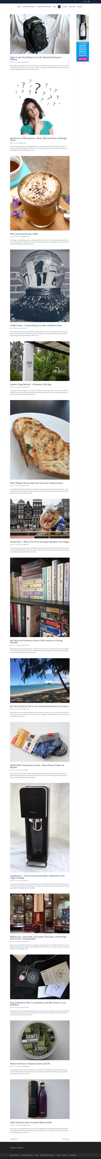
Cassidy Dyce (15, 328)
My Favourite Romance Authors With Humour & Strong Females (36, 641)
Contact (65, 6)
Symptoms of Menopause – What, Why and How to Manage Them (38, 139)
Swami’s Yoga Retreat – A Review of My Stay (30, 384)
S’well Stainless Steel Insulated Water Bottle (31, 1122)
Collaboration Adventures (44, 6)
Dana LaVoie (15, 143)
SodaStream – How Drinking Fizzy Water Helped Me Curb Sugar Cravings (37, 876)
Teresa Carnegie (16, 62)
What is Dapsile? (14, 1155)
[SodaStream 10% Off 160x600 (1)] (82, 61)
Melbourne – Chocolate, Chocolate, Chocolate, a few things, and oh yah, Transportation (38, 937)
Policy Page (72, 6)
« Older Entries (14, 1139)
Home (19, 6)
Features (79, 6)
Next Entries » (66, 1139)
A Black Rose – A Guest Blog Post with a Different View (36, 325)
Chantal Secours (16, 236)
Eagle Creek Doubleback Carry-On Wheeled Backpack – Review (36, 58)
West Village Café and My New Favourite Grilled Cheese (36, 483)
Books (54, 6)
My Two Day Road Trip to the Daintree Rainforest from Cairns (39, 706)
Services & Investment (29, 6)
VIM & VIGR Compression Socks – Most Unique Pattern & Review (37, 766)
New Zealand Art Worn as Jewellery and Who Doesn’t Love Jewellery (38, 1003)
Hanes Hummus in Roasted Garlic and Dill (30, 1063)
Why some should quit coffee (24, 233)
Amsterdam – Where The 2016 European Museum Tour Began (39, 541)
